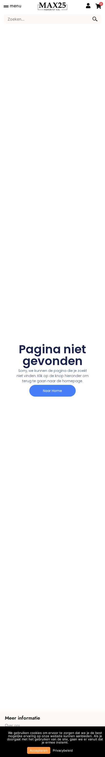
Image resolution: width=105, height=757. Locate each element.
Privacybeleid (63, 750)
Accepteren (39, 750)
